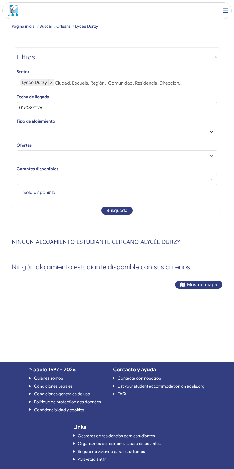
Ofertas (24, 145)
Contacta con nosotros (139, 378)
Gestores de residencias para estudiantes (116, 435)
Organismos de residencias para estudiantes (119, 443)
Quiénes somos (48, 378)
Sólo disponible (39, 192)
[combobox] (134, 83)
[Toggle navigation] (226, 11)
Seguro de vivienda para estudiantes (111, 451)
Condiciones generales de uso (62, 393)
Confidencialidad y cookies (59, 409)
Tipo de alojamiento (36, 121)
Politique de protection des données (67, 401)
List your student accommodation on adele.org (161, 386)
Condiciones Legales (53, 386)
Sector (23, 71)
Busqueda (117, 210)
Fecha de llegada (33, 96)
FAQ (122, 393)
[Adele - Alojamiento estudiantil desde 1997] (13, 11)
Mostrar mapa (202, 285)
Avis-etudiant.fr (92, 459)
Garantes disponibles (37, 168)
